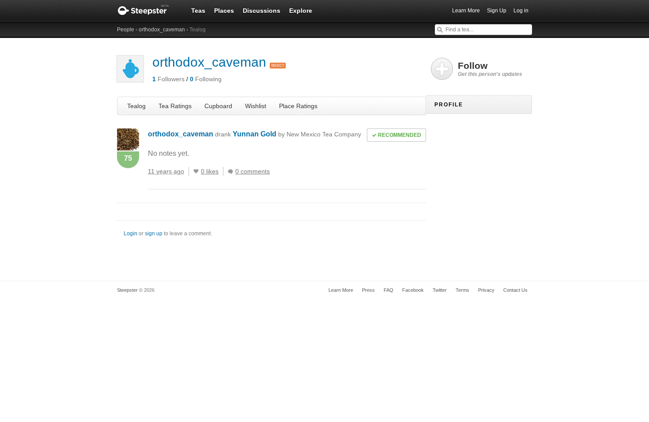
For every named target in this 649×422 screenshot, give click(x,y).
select (277, 66)
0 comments (252, 171)
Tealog (136, 105)
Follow (490, 68)
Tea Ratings (175, 105)
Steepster (148, 10)
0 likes (210, 171)
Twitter (440, 290)
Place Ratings (298, 105)
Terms (462, 290)
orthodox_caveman (162, 29)
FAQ (388, 290)
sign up (153, 233)
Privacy (486, 290)
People (125, 29)
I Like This (196, 171)
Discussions (261, 10)
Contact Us (515, 290)
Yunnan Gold (297, 134)
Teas (198, 10)
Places (224, 10)
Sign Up (496, 11)
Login (130, 233)
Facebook (413, 290)
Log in (520, 11)
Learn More (466, 11)
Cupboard (218, 105)
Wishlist (255, 105)
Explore (300, 10)
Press (368, 290)
